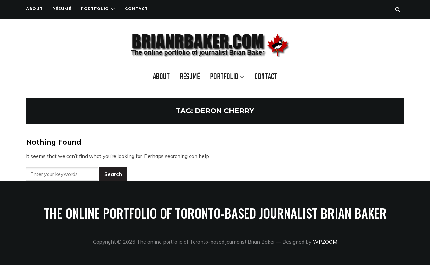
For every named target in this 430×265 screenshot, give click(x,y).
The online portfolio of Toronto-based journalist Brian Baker (215, 213)
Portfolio (95, 8)
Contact (136, 8)
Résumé (61, 8)
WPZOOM (325, 242)
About (34, 8)
